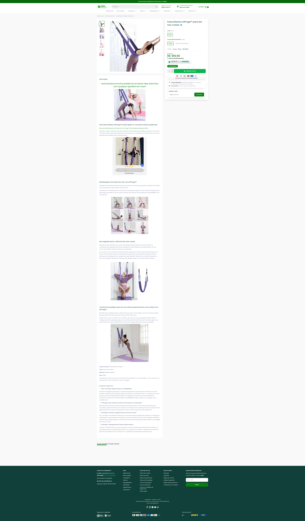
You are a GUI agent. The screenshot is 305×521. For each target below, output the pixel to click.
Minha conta (166, 7)
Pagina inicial (100, 16)
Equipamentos (179, 11)
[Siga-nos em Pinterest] (152, 507)
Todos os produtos (109, 16)
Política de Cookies (145, 473)
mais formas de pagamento (176, 58)
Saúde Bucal (191, 11)
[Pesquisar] (156, 6)
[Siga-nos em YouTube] (155, 507)
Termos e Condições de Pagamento (146, 488)
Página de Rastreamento (170, 482)
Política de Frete (144, 475)
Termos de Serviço (145, 485)
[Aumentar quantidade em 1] (172, 70)
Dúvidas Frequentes (169, 480)
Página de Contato (169, 478)
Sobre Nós (166, 475)
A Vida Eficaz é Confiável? (171, 485)
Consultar (199, 94)
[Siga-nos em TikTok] (158, 507)
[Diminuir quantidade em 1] (172, 72)
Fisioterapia (167, 11)
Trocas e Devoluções (145, 482)
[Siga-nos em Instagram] (150, 507)
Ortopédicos (131, 11)
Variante (169, 49)
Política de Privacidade (146, 480)
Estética (142, 11)
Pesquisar (166, 473)
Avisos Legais (143, 491)
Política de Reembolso (146, 478)
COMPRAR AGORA (191, 71)
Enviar (197, 484)
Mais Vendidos (121, 11)
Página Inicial (109, 11)
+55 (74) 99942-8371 (110, 475)
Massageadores (154, 11)
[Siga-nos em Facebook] (147, 507)
